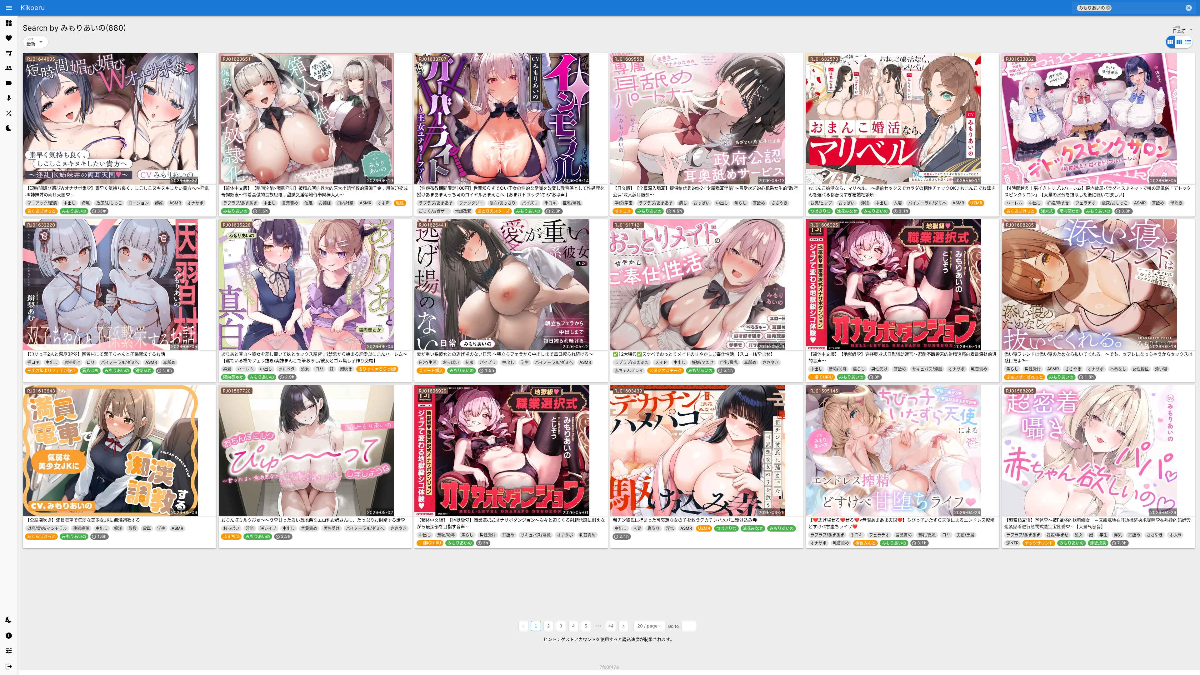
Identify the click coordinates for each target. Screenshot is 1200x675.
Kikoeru (33, 8)
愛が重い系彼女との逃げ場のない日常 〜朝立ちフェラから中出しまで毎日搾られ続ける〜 (505, 354)
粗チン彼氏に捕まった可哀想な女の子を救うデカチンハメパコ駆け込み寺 (685, 519)
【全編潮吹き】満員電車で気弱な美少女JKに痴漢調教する (82, 519)
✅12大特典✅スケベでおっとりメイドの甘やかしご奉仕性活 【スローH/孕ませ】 (694, 354)
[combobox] (1148, 8)
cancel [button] (1108, 7)
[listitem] (9, 23)
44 (610, 625)
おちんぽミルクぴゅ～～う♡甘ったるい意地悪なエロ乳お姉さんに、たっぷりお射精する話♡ (313, 519)
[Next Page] (623, 626)
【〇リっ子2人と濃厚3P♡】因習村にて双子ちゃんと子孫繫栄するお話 (95, 354)
